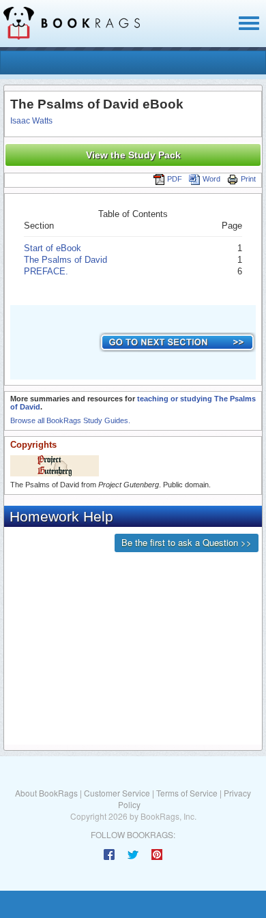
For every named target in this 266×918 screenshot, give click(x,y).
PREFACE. (46, 271)
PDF (174, 179)
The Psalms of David (65, 260)
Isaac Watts (31, 121)
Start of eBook (52, 248)
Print (248, 179)
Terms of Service (187, 793)
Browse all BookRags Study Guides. (70, 420)
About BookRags (46, 793)
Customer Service (117, 793)
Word (211, 179)
